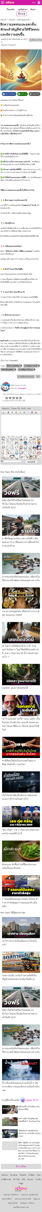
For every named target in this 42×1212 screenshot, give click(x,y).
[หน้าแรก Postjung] (10, 2)
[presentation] (3, 412)
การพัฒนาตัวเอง (26, 369)
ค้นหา (33, 9)
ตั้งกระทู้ (21, 14)
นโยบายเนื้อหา (7, 1199)
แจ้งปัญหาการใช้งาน (27, 1203)
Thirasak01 (12, 45)
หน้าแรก (3, 20)
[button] (3, 412)
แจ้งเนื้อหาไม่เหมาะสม (21, 1207)
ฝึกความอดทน (13, 366)
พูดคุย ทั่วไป (32, 1100)
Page (21, 1183)
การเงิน (38, 1179)
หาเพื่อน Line (6, 1179)
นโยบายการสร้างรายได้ (23, 1199)
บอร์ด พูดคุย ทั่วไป (23, 20)
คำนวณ (30, 1179)
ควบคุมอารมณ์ (31, 366)
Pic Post (16, 1179)
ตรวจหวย (13, 1175)
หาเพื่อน (31, 1175)
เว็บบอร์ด (10, 9)
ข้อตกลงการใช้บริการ (11, 1195)
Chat (38, 1175)
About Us (37, 1199)
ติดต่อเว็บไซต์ (12, 1203)
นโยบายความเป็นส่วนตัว (29, 1195)
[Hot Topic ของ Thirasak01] (5, 391)
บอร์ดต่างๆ (22, 9)
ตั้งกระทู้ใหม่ (21, 1166)
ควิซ (23, 1179)
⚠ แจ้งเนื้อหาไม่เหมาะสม (26, 376)
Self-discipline (7, 369)
